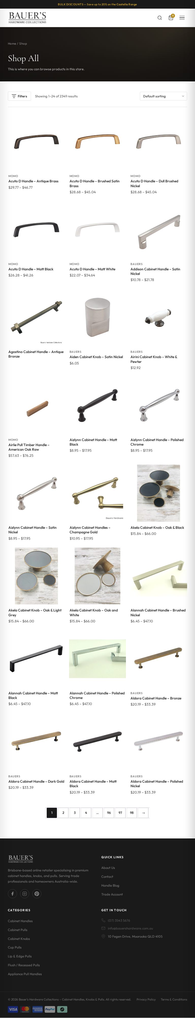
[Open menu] (182, 18)
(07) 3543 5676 (119, 920)
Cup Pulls (15, 947)
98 (132, 813)
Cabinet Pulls (17, 930)
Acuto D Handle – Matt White (92, 269)
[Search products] (160, 18)
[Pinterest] (36, 893)
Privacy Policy (146, 999)
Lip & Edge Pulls (20, 956)
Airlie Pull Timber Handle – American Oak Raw (29, 447)
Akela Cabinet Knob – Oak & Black (157, 527)
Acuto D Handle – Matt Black (30, 269)
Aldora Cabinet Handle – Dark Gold (36, 781)
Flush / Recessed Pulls (24, 965)
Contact (107, 876)
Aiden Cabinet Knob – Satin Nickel (96, 357)
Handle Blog (110, 885)
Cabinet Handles (20, 921)
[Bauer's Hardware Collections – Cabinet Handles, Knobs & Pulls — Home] (27, 17)
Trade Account (112, 894)
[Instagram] (24, 893)
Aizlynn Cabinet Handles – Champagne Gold (90, 529)
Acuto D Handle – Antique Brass (33, 181)
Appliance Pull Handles (25, 974)
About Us (108, 868)
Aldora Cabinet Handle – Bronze (156, 698)
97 (120, 813)
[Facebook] (12, 893)
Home (12, 43)
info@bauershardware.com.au (130, 928)
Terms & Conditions (174, 999)
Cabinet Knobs (19, 939)
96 (109, 813)
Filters (22, 96)
